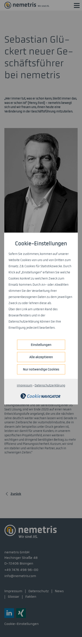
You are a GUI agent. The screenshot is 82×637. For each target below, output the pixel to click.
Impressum (24, 385)
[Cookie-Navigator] (40, 398)
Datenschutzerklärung (50, 385)
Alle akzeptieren (41, 357)
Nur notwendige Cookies (41, 369)
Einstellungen (41, 345)
